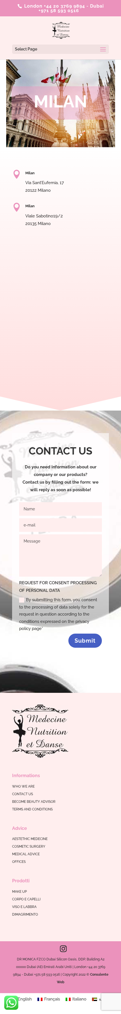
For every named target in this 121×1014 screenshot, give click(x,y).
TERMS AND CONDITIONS (32, 809)
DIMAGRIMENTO (25, 914)
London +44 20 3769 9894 (54, 6)
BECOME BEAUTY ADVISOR (33, 802)
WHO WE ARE (23, 786)
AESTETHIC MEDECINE (30, 839)
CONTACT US (22, 794)
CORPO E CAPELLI (26, 899)
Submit (85, 640)
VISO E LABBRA (24, 907)
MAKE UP (19, 892)
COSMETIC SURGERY (28, 846)
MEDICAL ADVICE (26, 854)
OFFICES (19, 862)
